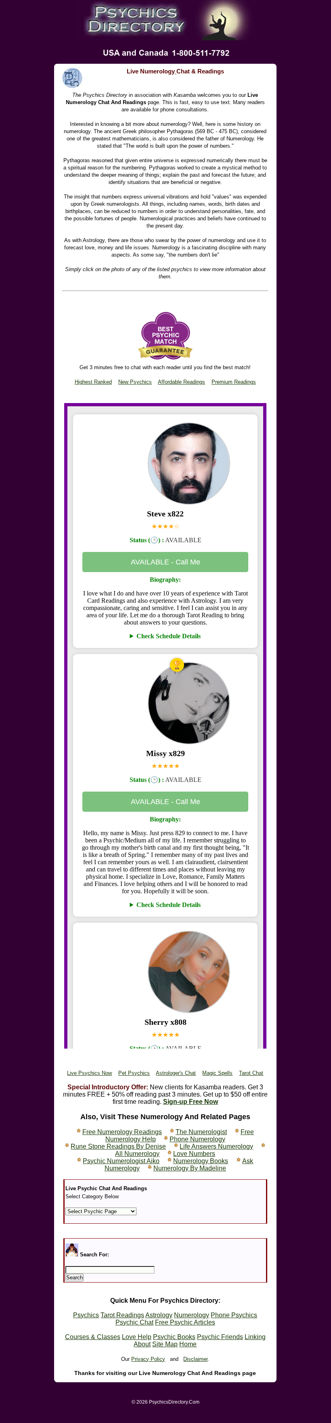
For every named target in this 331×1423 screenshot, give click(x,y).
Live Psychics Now (89, 1073)
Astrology (158, 1315)
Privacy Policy (148, 1359)
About (142, 1344)
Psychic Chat (134, 1322)
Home (188, 1344)
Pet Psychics (134, 1073)
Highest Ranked (93, 382)
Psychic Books (174, 1336)
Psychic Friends (220, 1336)
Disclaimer (195, 1359)
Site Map (165, 1344)
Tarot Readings (122, 1315)
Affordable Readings (181, 382)
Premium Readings (234, 382)
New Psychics (135, 382)
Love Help (136, 1336)
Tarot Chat (251, 1073)
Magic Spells (217, 1073)
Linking (255, 1336)
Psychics (86, 1315)
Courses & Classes (92, 1336)
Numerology (191, 1315)
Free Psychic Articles (185, 1322)
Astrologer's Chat (176, 1073)
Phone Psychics (234, 1315)
